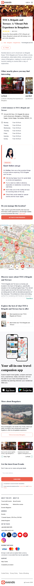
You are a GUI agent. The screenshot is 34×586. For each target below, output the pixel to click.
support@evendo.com (7, 530)
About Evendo (17, 501)
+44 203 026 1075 (6, 527)
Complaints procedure (7, 564)
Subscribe (17, 479)
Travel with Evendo (6, 501)
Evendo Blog (4, 504)
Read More (29, 298)
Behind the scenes (18, 504)
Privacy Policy (14, 573)
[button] (17, 245)
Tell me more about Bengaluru (17, 435)
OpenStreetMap (5, 225)
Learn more (22, 213)
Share (7, 47)
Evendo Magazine (6, 507)
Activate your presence (17, 217)
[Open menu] (32, 2)
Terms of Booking (24, 573)
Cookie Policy (22, 486)
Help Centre (4, 561)
